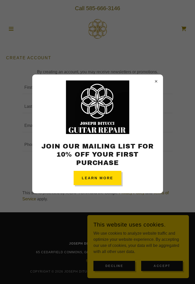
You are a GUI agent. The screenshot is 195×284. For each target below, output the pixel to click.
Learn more (97, 178)
